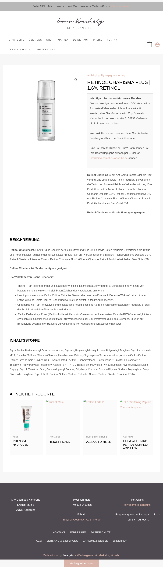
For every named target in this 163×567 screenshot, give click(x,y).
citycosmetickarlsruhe (137, 504)
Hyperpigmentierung (113, 75)
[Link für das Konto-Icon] (157, 44)
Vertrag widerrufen (81, 563)
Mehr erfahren (121, 6)
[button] (76, 80)
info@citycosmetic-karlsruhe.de (109, 158)
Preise (97, 40)
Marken (63, 40)
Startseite (16, 40)
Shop (49, 40)
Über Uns (35, 40)
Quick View (26, 430)
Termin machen (19, 49)
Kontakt (113, 40)
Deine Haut (81, 40)
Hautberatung (45, 49)
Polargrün (68, 555)
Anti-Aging (93, 75)
